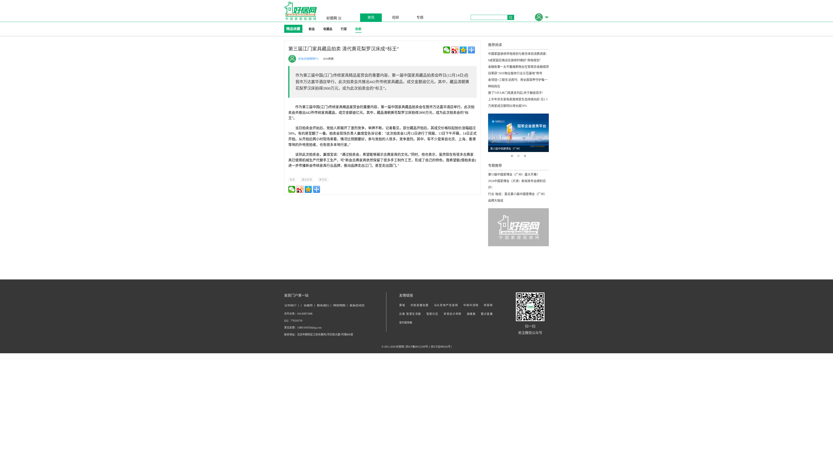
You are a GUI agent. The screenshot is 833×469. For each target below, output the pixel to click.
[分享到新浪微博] (454, 49)
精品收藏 (293, 29)
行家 (344, 29)
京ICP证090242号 (441, 346)
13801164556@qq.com (309, 327)
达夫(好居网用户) (308, 58)
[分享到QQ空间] (463, 49)
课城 (402, 305)
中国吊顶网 (470, 305)
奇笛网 (488, 305)
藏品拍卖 (307, 179)
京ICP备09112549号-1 (418, 346)
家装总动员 (357, 305)
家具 (292, 179)
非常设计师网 (452, 313)
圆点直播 (486, 313)
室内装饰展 (405, 322)
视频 (395, 17)
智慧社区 (432, 313)
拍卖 (358, 29)
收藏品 (327, 29)
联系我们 (323, 305)
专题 (419, 17)
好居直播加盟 (420, 305)
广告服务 (307, 305)
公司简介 (290, 305)
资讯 (370, 17)
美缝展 (471, 313)
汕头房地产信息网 (446, 305)
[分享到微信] (446, 49)
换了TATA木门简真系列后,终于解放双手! (515, 92)
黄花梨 (323, 179)
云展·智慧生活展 (410, 313)
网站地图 (339, 305)
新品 (312, 29)
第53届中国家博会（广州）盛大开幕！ (514, 174)
